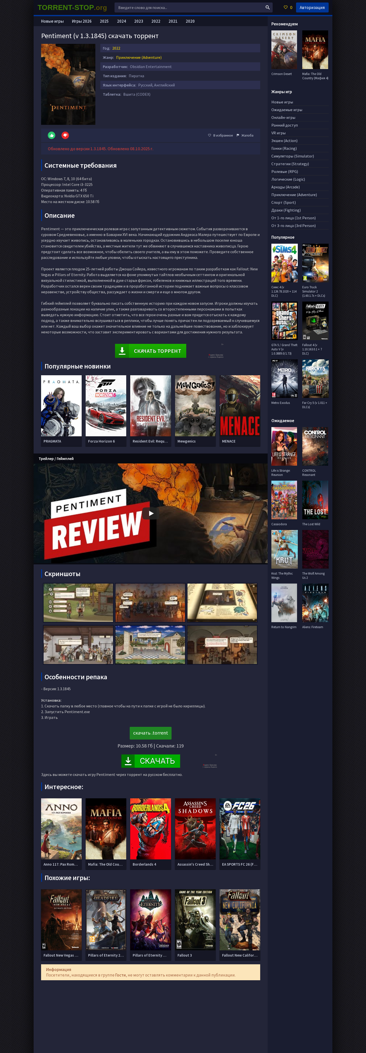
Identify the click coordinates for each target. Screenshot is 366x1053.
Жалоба (247, 135)
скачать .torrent (150, 733)
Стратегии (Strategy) (290, 163)
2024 (121, 21)
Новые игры (52, 21)
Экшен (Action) (284, 140)
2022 (116, 48)
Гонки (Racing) (284, 148)
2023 (138, 21)
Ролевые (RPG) (284, 171)
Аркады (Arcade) (285, 186)
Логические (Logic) (288, 179)
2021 (173, 21)
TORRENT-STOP (72, 7)
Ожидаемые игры (286, 109)
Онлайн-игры (283, 117)
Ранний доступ (284, 125)
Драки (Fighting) (286, 210)
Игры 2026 (82, 21)
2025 (104, 21)
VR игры (278, 132)
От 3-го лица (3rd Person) (293, 225)
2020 (190, 21)
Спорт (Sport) (283, 202)
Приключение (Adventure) (139, 57)
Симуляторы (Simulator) (292, 155)
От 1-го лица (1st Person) (293, 217)
